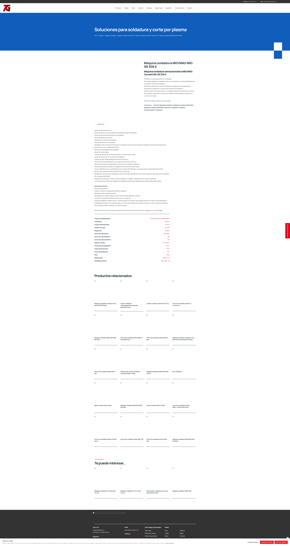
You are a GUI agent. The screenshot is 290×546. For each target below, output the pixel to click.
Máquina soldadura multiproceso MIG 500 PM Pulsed (105, 304)
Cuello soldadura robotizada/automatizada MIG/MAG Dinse (129, 305)
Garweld (140, 8)
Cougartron (168, 8)
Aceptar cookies (281, 542)
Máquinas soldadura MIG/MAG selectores (146, 35)
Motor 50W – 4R (165, 261)
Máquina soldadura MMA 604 (182, 491)
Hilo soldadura (177, 371)
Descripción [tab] (100, 124)
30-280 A (167, 230)
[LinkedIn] (285, 1)
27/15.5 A (167, 224)
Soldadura (101, 35)
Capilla (126, 8)
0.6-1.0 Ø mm (166, 243)
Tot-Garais (118, 8)
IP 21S (168, 249)
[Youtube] (283, 1)
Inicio (95, 35)
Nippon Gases (159, 8)
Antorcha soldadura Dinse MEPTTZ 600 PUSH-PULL (181, 406)
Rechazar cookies (267, 542)
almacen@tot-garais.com (270, 1)
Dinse (133, 8)
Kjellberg (149, 8)
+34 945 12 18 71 (252, 1)
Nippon (182, 533)
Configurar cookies (252, 542)
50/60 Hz (167, 221)
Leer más (116, 308)
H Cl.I (168, 252)
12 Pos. (168, 246)
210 (169, 237)
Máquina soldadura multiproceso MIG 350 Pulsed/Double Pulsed (183, 339)
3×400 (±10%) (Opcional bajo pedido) (160, 218)
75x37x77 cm (166, 258)
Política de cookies (150, 533)
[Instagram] (280, 1)
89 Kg (168, 255)
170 (169, 240)
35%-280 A (167, 233)
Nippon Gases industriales (103, 405)
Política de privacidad (151, 536)
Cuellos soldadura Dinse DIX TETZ (158, 303)
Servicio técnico (179, 8)
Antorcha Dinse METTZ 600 (156, 405)
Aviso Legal (148, 530)
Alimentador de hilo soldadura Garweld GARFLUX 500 (130, 372)
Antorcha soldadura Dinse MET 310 (131, 439)
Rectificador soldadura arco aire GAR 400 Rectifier (157, 492)
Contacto (189, 8)
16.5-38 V (167, 227)
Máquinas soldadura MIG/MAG (125, 35)
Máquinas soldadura (110, 35)
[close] (287, 538)
